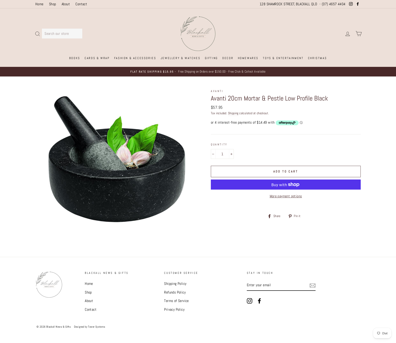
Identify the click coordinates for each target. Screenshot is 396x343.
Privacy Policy (174, 309)
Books (74, 58)
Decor (227, 58)
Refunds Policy (175, 292)
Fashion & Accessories (135, 58)
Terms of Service (176, 300)
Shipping (233, 113)
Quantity (219, 144)
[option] (198, 71)
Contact (81, 4)
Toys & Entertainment (283, 58)
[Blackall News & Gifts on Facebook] (259, 301)
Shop (52, 4)
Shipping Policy (175, 283)
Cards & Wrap (97, 58)
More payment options (286, 196)
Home (39, 4)
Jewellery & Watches (180, 58)
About (66, 4)
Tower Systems (96, 326)
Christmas (317, 58)
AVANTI (217, 91)
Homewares (248, 58)
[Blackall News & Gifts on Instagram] (249, 301)
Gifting (211, 58)
